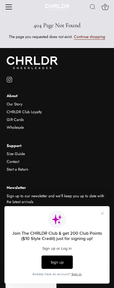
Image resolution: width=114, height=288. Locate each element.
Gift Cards (15, 119)
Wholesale (15, 127)
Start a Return (17, 169)
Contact (13, 161)
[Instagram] (9, 79)
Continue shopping (89, 36)
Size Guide (16, 153)
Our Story (14, 104)
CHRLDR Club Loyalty (24, 112)
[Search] (93, 8)
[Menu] (9, 7)
